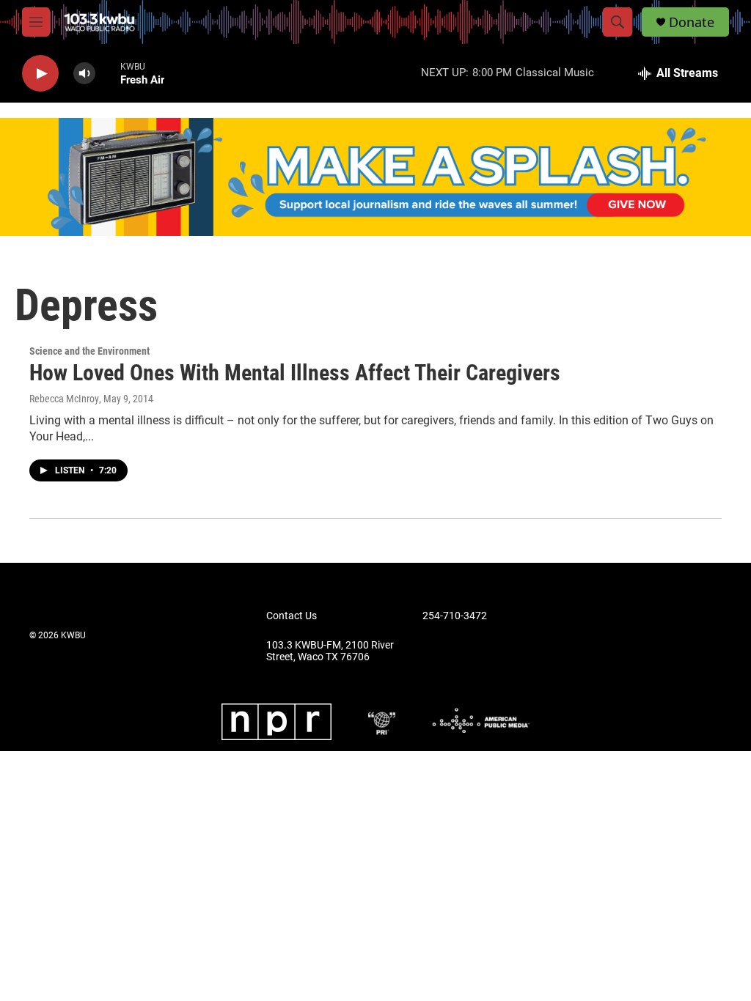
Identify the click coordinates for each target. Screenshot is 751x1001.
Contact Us (291, 615)
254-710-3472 (454, 615)
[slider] (108, 73)
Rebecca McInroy (64, 399)
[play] (40, 73)
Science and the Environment (89, 351)
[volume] (84, 73)
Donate (691, 22)
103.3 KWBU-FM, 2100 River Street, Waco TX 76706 (330, 651)
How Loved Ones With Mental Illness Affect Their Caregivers (294, 372)
